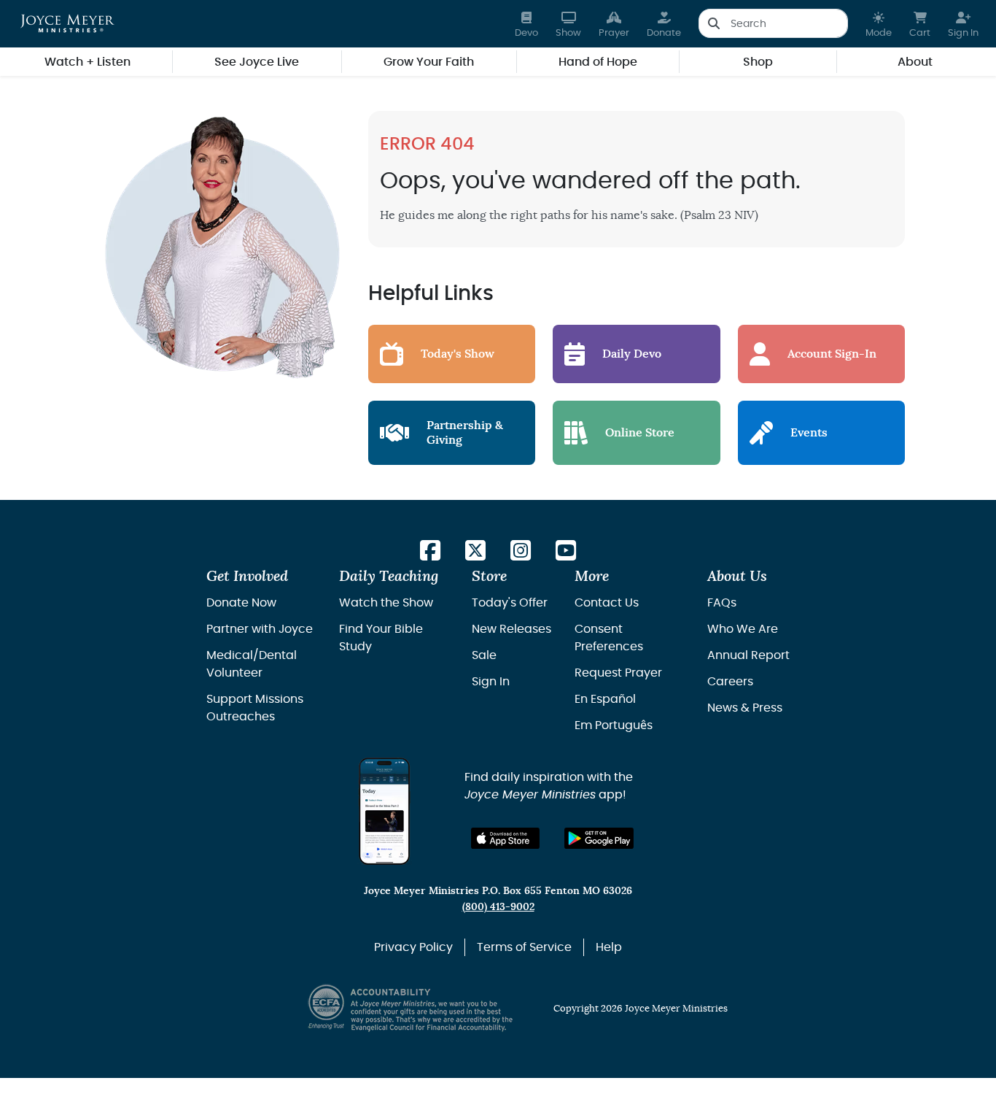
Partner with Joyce (259, 629)
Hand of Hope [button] (598, 62)
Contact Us (607, 603)
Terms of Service (524, 947)
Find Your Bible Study (381, 637)
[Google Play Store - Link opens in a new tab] (599, 838)
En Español (605, 699)
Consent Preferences (609, 637)
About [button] (915, 62)
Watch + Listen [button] (87, 62)
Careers (730, 682)
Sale (484, 655)
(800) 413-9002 (498, 906)
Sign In (491, 682)
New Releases (511, 629)
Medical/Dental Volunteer (251, 664)
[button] (878, 24)
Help (609, 947)
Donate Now (241, 603)
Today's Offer (510, 603)
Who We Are (742, 629)
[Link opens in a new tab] (430, 551)
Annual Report (748, 655)
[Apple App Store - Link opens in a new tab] (505, 838)
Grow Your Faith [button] (429, 62)
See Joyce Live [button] (256, 62)
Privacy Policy (413, 947)
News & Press (744, 708)
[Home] (67, 23)
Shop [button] (758, 62)
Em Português (614, 725)
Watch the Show (386, 603)
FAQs (721, 603)
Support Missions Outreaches (254, 708)
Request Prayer (618, 673)
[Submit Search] (713, 23)
